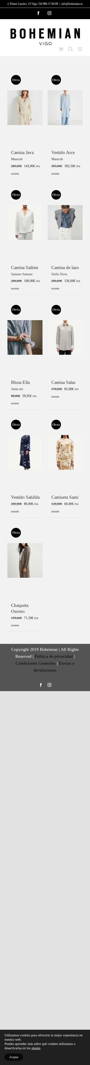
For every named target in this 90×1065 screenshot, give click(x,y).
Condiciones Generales (36, 663)
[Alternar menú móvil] (80, 49)
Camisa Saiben (24, 267)
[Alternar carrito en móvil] (61, 49)
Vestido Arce (63, 152)
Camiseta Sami (64, 497)
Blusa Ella (20, 382)
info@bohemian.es (72, 3)
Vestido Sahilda (25, 497)
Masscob (17, 159)
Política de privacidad (54, 656)
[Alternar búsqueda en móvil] (70, 49)
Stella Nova (59, 274)
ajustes (35, 1048)
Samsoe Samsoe (22, 274)
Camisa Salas (63, 382)
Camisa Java (22, 152)
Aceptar (13, 1057)
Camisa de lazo (65, 267)
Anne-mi (17, 389)
